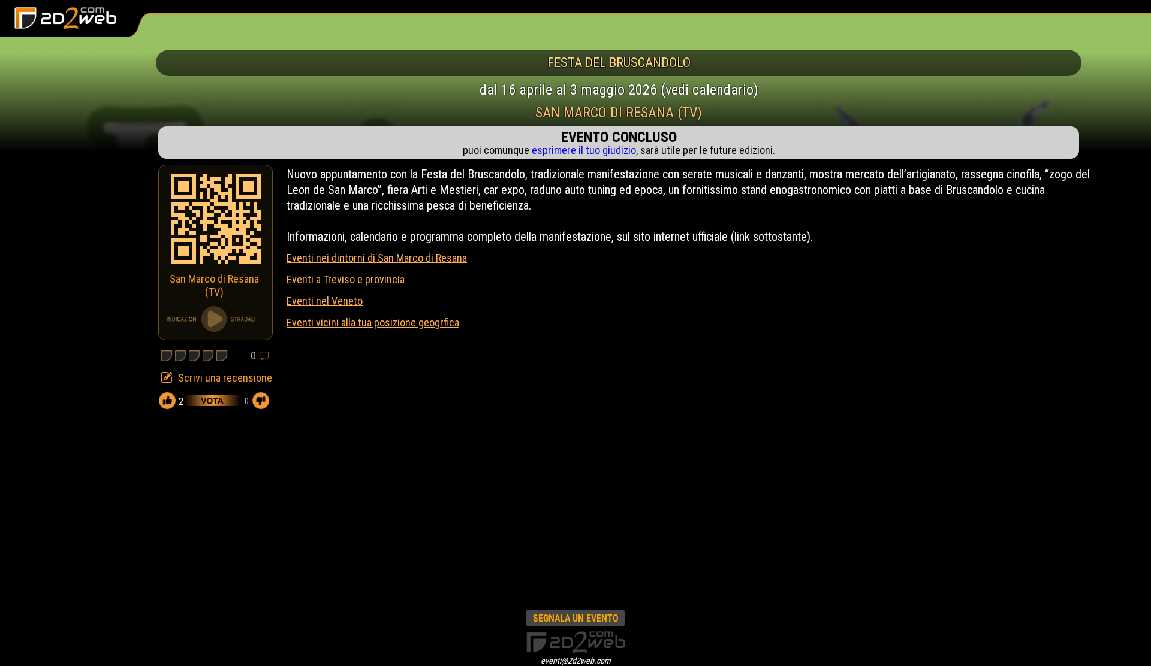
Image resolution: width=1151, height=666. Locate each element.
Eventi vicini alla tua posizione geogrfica (373, 322)
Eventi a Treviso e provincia (346, 279)
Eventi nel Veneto (325, 301)
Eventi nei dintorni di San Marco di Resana (377, 258)
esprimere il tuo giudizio (584, 150)
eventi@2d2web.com (576, 660)
